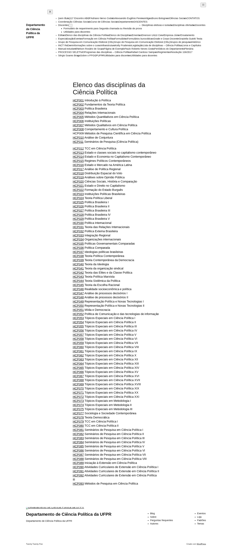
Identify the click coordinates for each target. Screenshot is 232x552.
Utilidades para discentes (77, 32)
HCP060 (78, 347)
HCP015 (78, 160)
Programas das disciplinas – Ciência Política (107, 52)
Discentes (63, 25)
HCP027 (78, 210)
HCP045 (78, 285)
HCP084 (78, 442)
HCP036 (78, 247)
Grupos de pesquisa (180, 42)
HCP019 (78, 177)
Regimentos (164, 52)
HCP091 (78, 471)
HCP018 (78, 173)
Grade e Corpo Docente (166, 38)
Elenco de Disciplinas (120, 35)
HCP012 (78, 148)
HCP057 (78, 334)
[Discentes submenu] (70, 25)
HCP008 (78, 129)
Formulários (121, 38)
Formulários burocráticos (140, 38)
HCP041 (78, 268)
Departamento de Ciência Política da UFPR (68, 514)
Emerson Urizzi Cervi (152, 35)
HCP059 (78, 343)
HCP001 (78, 100)
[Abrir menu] (203, 5)
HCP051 (78, 309)
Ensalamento (187, 35)
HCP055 (78, 326)
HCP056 (78, 330)
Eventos (78, 38)
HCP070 (78, 388)
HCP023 (78, 194)
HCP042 (78, 272)
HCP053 (78, 318)
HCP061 (78, 351)
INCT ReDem (65, 45)
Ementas (136, 35)
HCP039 (78, 260)
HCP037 (78, 252)
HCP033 (78, 235)
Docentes (200, 25)
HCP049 (78, 301)
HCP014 (78, 156)
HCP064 (78, 363)
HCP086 (78, 450)
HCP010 (78, 137)
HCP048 (78, 297)
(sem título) (64, 18)
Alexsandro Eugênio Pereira (129, 18)
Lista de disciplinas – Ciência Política (162, 45)
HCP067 (78, 376)
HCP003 (78, 108)
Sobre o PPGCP (89, 55)
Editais (61, 35)
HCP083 (78, 438)
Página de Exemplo (114, 48)
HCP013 (78, 152)
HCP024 (78, 198)
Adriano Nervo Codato (102, 18)
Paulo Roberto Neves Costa (139, 48)
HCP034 (78, 239)
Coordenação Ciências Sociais (74, 21)
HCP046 (78, 289)
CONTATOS (193, 18)
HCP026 (78, 206)
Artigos (148, 18)
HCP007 (78, 125)
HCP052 (78, 314)
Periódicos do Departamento (169, 48)
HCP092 (78, 475)
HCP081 (78, 429)
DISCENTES (140, 21)
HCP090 (78, 467)
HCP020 (78, 181)
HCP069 (78, 384)
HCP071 (78, 392)
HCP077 (78, 413)
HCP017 (78, 169)
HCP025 (78, 202)
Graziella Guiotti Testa (190, 38)
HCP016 (78, 165)
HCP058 (78, 338)
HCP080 (78, 425)
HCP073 (78, 400)
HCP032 (78, 231)
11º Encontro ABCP (80, 18)
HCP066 (78, 372)
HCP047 (78, 293)
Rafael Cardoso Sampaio (144, 52)
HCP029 (78, 218)
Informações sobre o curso (87, 45)
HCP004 (78, 112)
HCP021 (78, 185)
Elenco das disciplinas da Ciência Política (87, 35)
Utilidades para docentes (144, 55)
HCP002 (78, 104)
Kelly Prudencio (123, 45)
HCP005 (78, 117)
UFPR (101, 55)
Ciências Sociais (178, 18)
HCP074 (78, 405)
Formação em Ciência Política (99, 38)
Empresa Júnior (172, 35)
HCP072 (78, 396)
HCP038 (78, 256)
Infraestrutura (108, 45)
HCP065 (78, 367)
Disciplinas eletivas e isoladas (157, 25)
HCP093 (78, 483)
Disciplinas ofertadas (184, 25)
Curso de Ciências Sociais (105, 21)
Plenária (188, 48)
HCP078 (78, 417)
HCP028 (78, 214)
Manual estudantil (67, 48)
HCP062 (78, 355)
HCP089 (78, 463)
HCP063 (78, 359)
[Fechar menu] (50, 12)
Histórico (196, 42)
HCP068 (78, 380)
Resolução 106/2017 (181, 52)
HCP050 (78, 305)
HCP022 (78, 189)
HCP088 (78, 458)
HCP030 (78, 223)
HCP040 (78, 264)
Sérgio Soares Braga (69, 55)
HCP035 (78, 243)
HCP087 (78, 454)
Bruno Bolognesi (160, 18)
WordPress (201, 544)
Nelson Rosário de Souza (90, 48)
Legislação (137, 45)
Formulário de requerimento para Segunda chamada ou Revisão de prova (103, 28)
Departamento (126, 21)
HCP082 (78, 434)
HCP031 (78, 227)
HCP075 (78, 409)
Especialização (66, 38)
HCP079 (78, 421)
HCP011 (78, 141)
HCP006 (78, 121)
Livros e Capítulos (191, 45)
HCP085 (78, 446)
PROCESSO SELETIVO (71, 52)
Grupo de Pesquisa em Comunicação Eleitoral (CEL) (86, 42)
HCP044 (78, 280)
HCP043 (78, 276)
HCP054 (78, 322)
